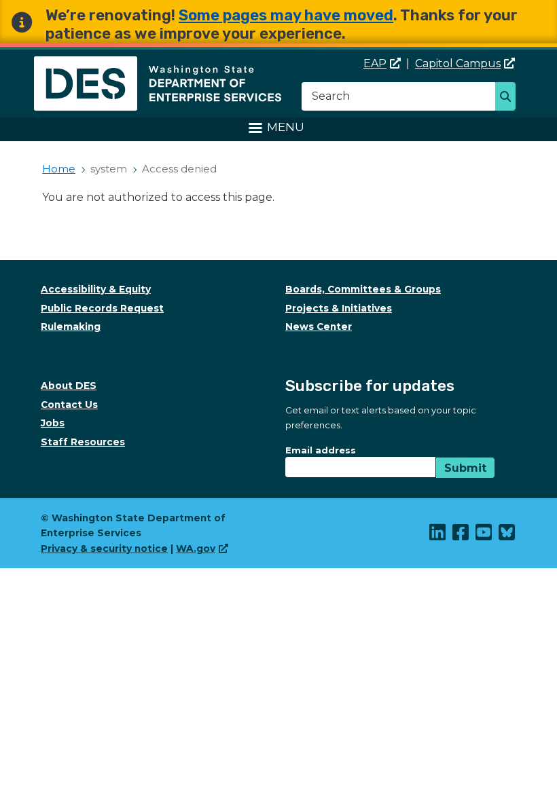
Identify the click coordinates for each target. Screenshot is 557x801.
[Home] (157, 64)
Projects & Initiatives (338, 308)
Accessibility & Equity (96, 289)
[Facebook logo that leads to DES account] (461, 535)
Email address (320, 450)
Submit (465, 468)
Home (58, 168)
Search (509, 98)
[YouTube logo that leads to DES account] (484, 535)
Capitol (458, 63)
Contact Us (69, 404)
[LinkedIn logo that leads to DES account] (438, 535)
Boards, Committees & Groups (363, 289)
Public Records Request (102, 308)
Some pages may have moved (286, 15)
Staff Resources (83, 441)
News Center (318, 326)
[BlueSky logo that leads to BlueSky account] (507, 535)
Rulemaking (71, 326)
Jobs (53, 422)
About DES (68, 385)
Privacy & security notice (104, 548)
